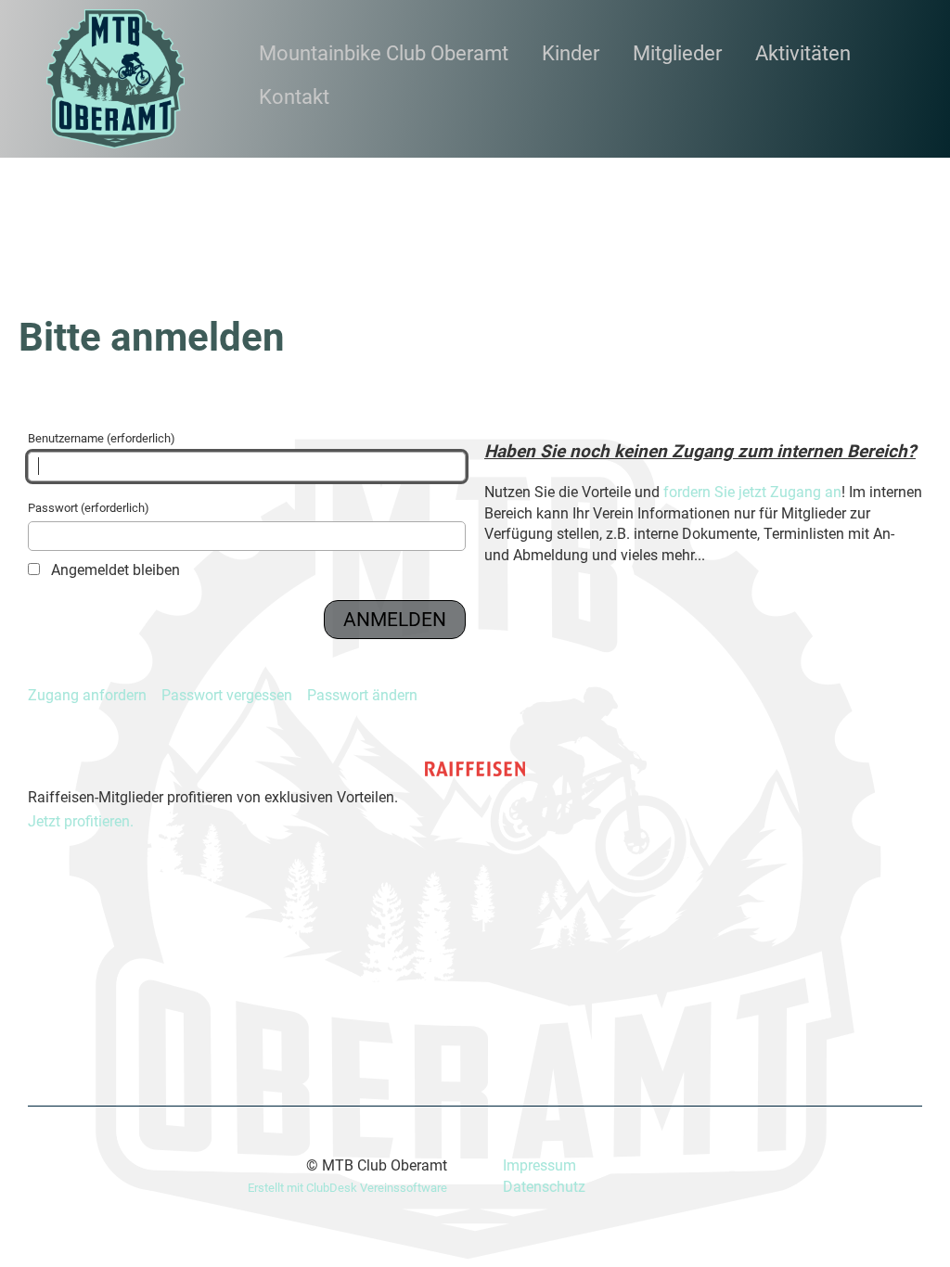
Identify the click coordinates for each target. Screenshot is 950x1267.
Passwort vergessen (226, 695)
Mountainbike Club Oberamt (383, 53)
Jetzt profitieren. (81, 821)
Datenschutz (544, 1187)
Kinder (570, 53)
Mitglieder (677, 53)
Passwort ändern (362, 695)
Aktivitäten (803, 53)
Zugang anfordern (87, 695)
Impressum (539, 1165)
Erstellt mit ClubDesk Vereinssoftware (347, 1188)
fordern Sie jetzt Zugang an (752, 492)
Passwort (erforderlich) (88, 508)
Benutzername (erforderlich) (101, 438)
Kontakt (294, 97)
